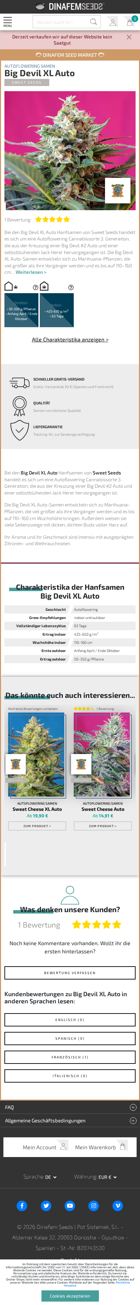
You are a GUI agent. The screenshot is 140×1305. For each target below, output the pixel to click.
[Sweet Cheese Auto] (101, 755)
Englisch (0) (70, 1020)
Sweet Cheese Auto (103, 809)
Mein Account (112, 22)
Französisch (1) (70, 1057)
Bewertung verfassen (70, 973)
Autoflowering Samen (29, 66)
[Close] (129, 37)
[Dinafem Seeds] (70, 6)
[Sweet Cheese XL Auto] (36, 755)
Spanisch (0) (70, 1038)
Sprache (33, 1176)
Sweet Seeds (27, 82)
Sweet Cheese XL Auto (37, 809)
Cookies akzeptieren (70, 1296)
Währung (85, 1176)
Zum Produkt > (37, 826)
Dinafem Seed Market (70, 55)
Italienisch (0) (70, 1076)
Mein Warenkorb (129, 22)
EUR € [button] (105, 1177)
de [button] (48, 1177)
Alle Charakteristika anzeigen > (70, 339)
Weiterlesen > (31, 272)
